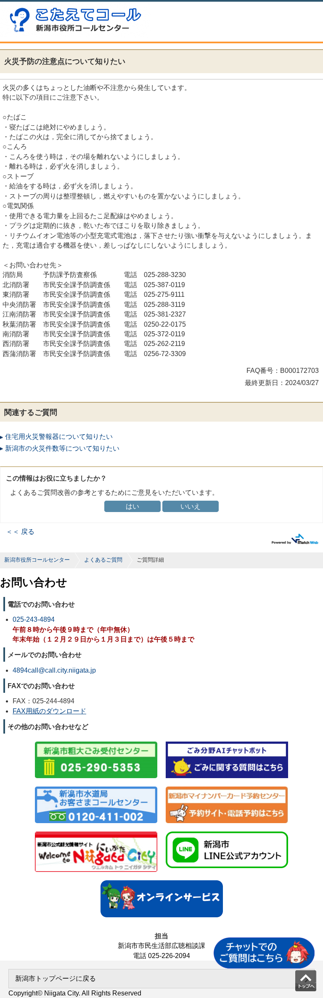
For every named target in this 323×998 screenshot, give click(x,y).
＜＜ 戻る (20, 531)
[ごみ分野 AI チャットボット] (227, 742)
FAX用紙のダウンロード (49, 711)
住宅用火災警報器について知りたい (59, 436)
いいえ (190, 506)
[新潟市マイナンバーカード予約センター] (227, 787)
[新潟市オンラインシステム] (161, 880)
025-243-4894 (34, 619)
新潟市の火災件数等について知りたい (62, 448)
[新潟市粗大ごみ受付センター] (96, 742)
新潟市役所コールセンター (37, 560)
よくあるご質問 (103, 560)
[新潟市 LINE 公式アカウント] (227, 832)
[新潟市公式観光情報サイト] (96, 832)
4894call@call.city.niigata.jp (54, 670)
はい (132, 506)
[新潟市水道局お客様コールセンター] (96, 787)
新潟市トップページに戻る (55, 978)
